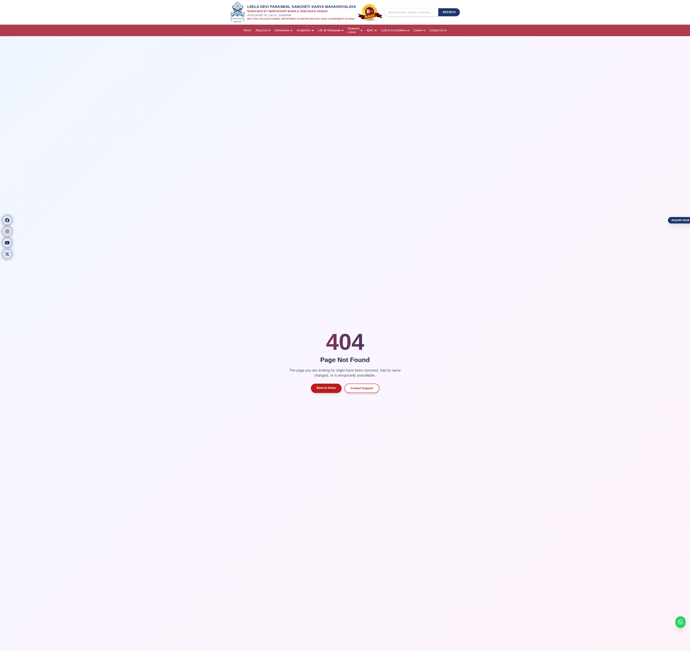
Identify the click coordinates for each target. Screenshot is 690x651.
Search (449, 12)
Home (247, 30)
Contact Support (362, 388)
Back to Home (326, 387)
